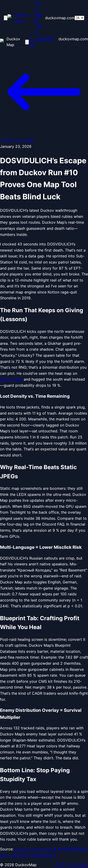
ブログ (38, 29)
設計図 (38, 17)
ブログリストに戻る (71, 864)
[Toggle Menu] (6, 17)
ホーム (38, 5)
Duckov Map (11, 379)
